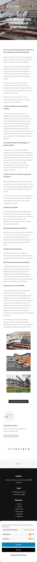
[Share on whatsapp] (21, 449)
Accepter (18, 544)
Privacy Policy (23, 559)
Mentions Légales (19, 494)
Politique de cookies (14, 559)
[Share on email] (28, 449)
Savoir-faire (19, 509)
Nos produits (20, 511)
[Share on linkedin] (18, 449)
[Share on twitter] (11, 449)
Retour (18, 463)
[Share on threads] (13, 449)
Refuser (18, 550)
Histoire (19, 506)
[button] (32, 6)
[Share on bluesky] (23, 449)
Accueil (19, 504)
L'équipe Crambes (27, 31)
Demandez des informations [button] (18, 401)
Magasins (20, 516)
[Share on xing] (26, 449)
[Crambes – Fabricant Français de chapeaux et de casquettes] (12, 6)
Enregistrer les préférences (18, 555)
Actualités (17, 31)
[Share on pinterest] (16, 449)
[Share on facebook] (8, 449)
